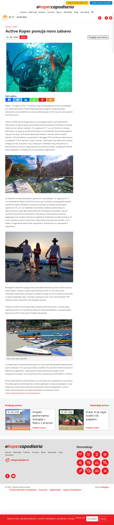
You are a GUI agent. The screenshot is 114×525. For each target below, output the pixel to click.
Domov (8, 27)
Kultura (26, 452)
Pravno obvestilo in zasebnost (23, 490)
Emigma (105, 487)
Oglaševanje (55, 490)
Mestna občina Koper (76, 3)
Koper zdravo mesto (100, 3)
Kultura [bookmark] (42, 12)
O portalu (43, 490)
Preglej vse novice (98, 37)
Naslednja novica (99, 405)
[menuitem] (24, 12)
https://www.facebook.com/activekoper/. (23, 393)
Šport (43, 452)
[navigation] (57, 11)
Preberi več (80, 518)
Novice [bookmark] (23, 12)
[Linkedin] (26, 100)
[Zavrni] (111, 520)
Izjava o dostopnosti (72, 490)
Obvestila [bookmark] (67, 12)
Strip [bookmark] (76, 12)
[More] (50, 100)
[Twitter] (17, 100)
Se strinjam (92, 518)
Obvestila (52, 452)
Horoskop (9, 454)
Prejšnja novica (13, 405)
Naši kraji (17, 452)
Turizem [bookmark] (51, 12)
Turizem (35, 452)
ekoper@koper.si (20, 460)
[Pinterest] (42, 100)
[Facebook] (9, 100)
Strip (60, 452)
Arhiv (15, 27)
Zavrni (103, 518)
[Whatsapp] (34, 100)
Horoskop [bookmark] (84, 12)
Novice (8, 452)
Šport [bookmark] (59, 12)
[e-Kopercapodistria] (55, 7)
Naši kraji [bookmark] (32, 12)
